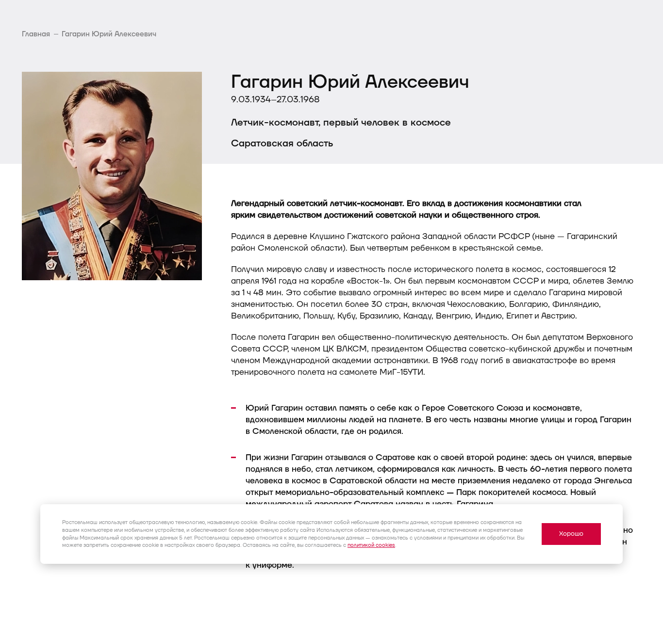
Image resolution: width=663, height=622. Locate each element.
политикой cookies (371, 545)
